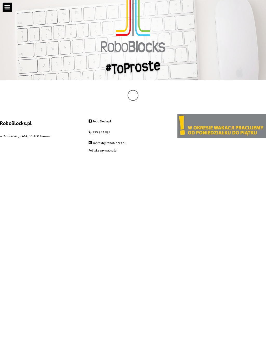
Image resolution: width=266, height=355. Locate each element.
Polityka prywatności (103, 150)
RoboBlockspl (101, 121)
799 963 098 (101, 132)
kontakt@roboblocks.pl (108, 143)
